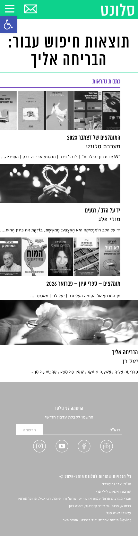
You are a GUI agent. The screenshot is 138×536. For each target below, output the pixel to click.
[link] (8, 24)
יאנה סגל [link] (113, 513)
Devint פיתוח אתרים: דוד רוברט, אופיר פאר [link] (97, 520)
